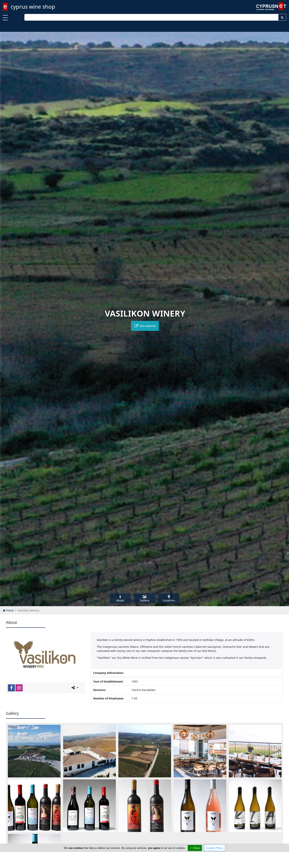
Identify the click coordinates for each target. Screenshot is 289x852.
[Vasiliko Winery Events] (255, 751)
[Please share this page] (74, 687)
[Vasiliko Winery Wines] (200, 805)
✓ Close (195, 847)
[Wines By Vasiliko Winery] (89, 805)
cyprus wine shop (33, 6)
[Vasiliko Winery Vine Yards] (144, 751)
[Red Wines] (144, 805)
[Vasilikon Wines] (34, 805)
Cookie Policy (214, 847)
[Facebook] (11, 687)
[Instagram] (19, 687)
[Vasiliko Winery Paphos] (89, 751)
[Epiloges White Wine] (255, 805)
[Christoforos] (200, 751)
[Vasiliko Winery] (34, 751)
